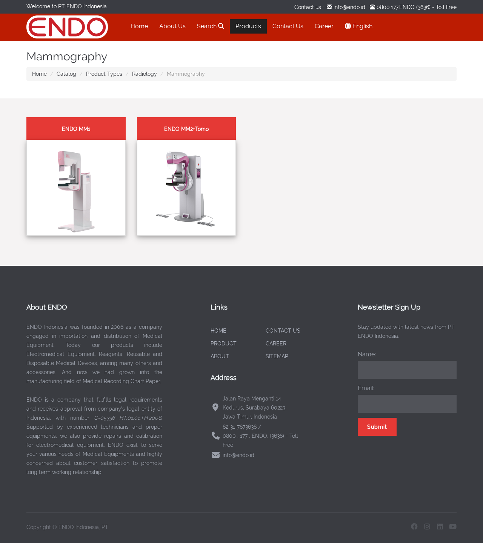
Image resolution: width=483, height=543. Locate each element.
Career (324, 26)
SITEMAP (277, 356)
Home (139, 26)
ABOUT (220, 356)
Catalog (66, 74)
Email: (366, 388)
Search (207, 26)
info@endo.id (348, 7)
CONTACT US (283, 331)
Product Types (104, 74)
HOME (218, 331)
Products (248, 26)
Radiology (144, 74)
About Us (172, 26)
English (361, 26)
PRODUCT (224, 344)
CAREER (276, 344)
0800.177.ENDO (395, 7)
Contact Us (287, 26)
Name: (367, 354)
